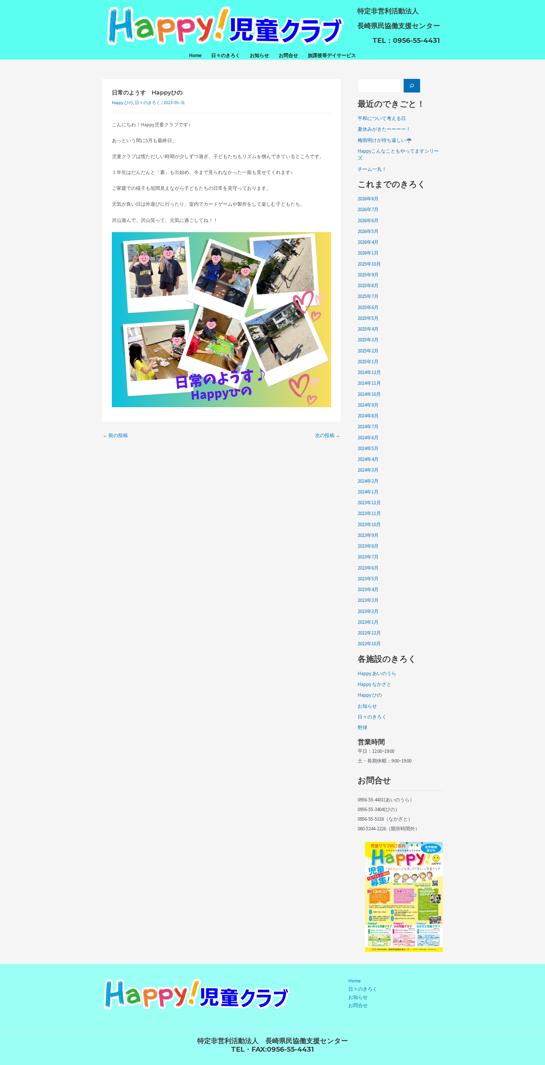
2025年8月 (368, 285)
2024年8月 (368, 416)
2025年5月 (368, 318)
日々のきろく (225, 55)
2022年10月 (369, 643)
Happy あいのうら (377, 673)
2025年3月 (368, 340)
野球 (362, 727)
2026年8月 (368, 199)
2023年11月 (369, 513)
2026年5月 (368, 231)
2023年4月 (368, 589)
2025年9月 (368, 275)
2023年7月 (368, 557)
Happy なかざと (374, 684)
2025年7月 (368, 296)
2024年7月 (368, 426)
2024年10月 (369, 394)
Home (195, 55)
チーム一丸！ (372, 169)
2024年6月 (368, 437)
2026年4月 (368, 242)
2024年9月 (368, 405)
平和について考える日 (382, 118)
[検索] (412, 86)
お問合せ (288, 55)
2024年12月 (369, 372)
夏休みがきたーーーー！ (384, 129)
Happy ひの (122, 102)
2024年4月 (368, 459)
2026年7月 (368, 209)
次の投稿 (327, 435)
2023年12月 (369, 502)
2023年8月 (368, 546)
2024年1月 (368, 492)
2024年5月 (368, 448)
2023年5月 (368, 578)
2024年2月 (368, 481)
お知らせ (259, 55)
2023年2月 (368, 611)
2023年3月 (368, 600)
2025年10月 (369, 264)
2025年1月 (368, 361)
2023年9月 (368, 535)
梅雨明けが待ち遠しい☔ (385, 140)
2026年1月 (368, 253)
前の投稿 (115, 435)
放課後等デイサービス (332, 55)
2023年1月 (368, 622)
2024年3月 (368, 470)
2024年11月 (369, 383)
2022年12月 (369, 633)
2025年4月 (368, 329)
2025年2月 (368, 351)
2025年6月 (368, 307)
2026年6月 (368, 220)
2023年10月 (369, 524)
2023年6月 (368, 568)
